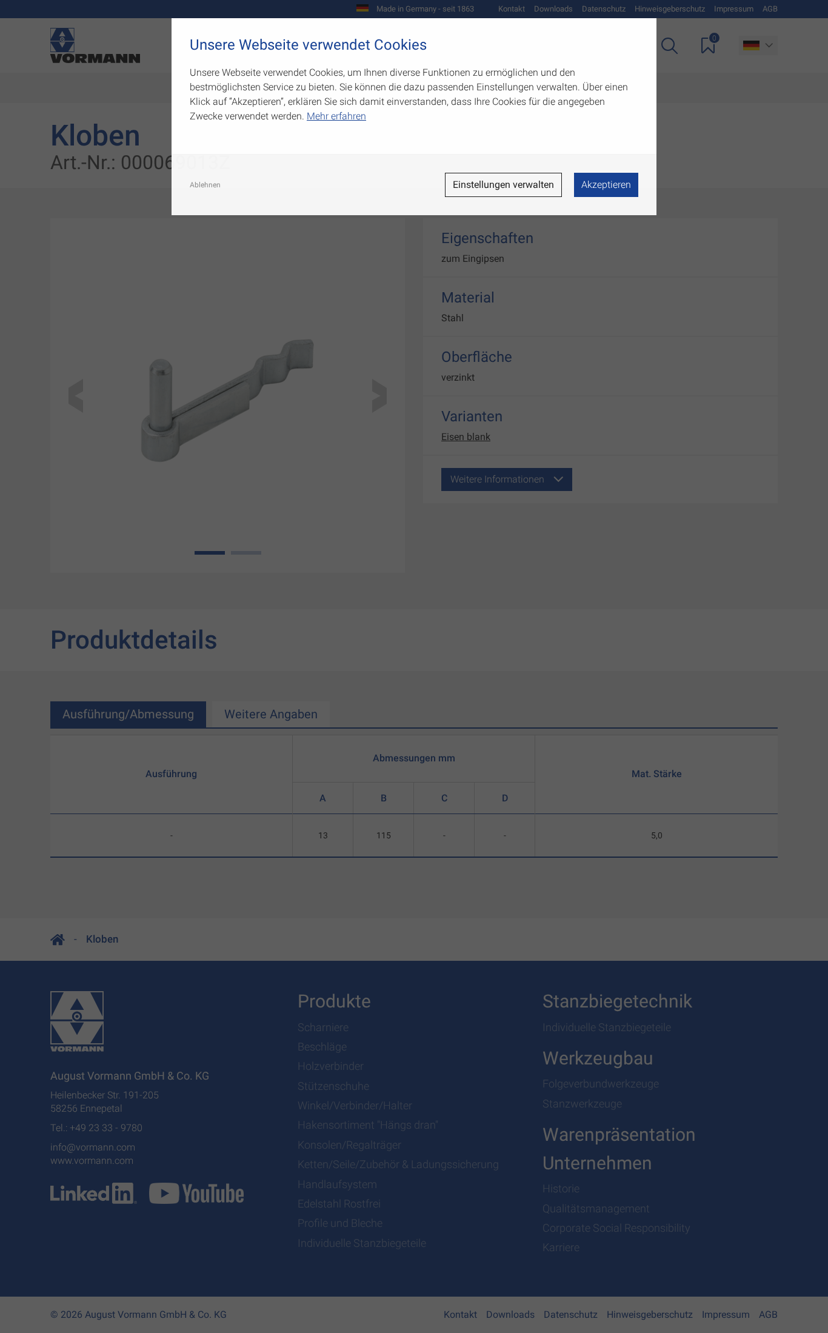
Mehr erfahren (336, 116)
